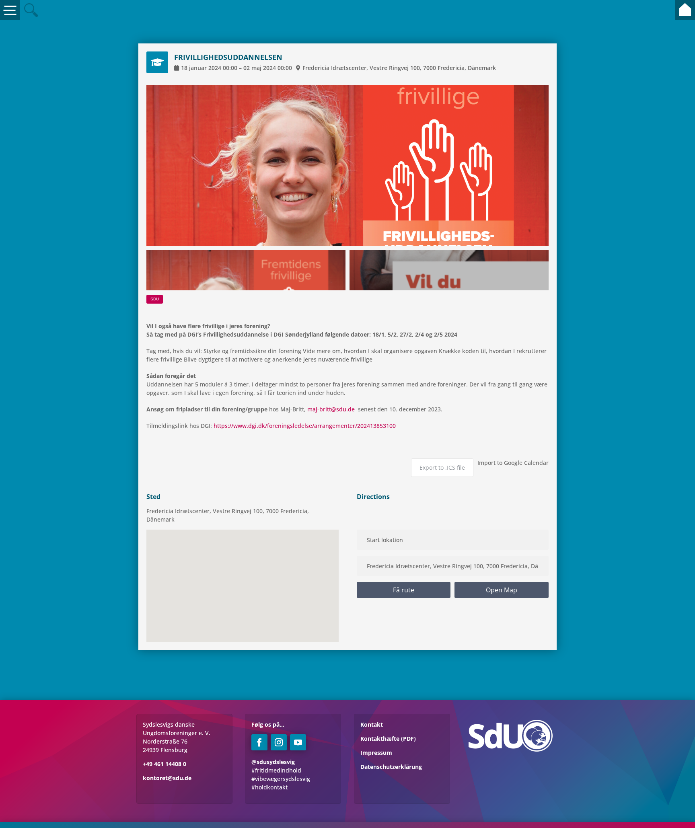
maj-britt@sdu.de (331, 409)
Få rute (403, 590)
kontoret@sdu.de (167, 778)
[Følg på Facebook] (259, 742)
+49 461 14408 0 (164, 764)
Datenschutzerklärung (391, 766)
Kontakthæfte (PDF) (388, 738)
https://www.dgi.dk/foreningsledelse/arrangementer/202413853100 (305, 425)
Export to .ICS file (442, 467)
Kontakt (371, 724)
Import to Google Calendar (513, 462)
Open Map (501, 590)
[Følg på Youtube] (298, 742)
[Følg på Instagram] (279, 742)
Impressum (376, 752)
